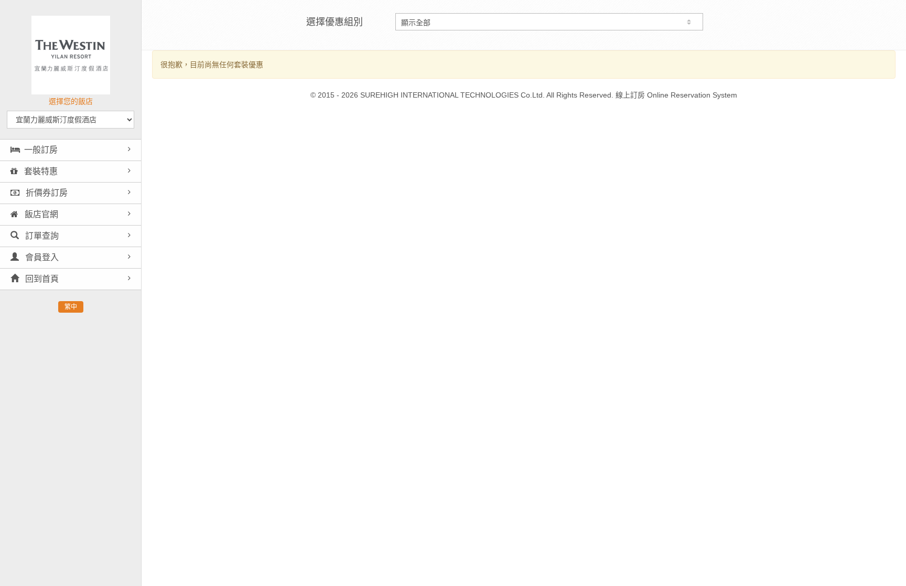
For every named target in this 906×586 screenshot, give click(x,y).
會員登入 (41, 257)
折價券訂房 (46, 192)
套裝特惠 (40, 171)
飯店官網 (40, 214)
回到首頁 (41, 278)
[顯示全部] (549, 21)
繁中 (70, 307)
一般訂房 (41, 149)
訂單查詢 (41, 235)
